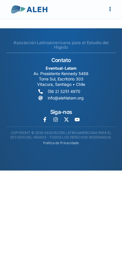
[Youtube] (77, 119)
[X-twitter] (66, 119)
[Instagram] (55, 119)
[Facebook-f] (44, 119)
